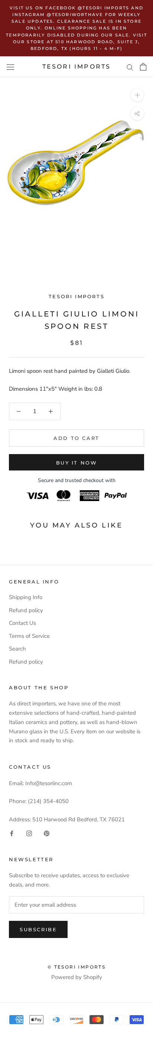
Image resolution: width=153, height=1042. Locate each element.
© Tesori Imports (76, 967)
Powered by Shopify (76, 977)
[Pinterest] (46, 833)
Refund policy (26, 610)
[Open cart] (143, 66)
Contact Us (22, 623)
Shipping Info (25, 597)
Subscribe (38, 929)
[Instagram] (29, 833)
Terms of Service (29, 636)
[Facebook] (11, 833)
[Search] (130, 67)
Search (17, 648)
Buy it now (76, 463)
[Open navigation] (10, 67)
